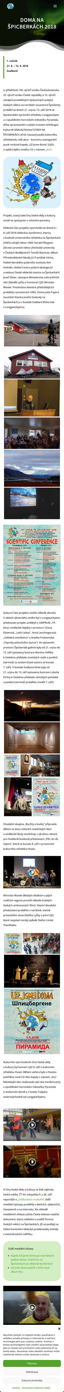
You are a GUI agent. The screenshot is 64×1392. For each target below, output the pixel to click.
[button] (59, 1328)
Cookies (16, 1387)
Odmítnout (32, 1371)
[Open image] (32, 330)
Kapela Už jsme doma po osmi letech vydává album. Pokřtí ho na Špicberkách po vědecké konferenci (32, 1259)
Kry (49, 149)
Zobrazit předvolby (32, 1380)
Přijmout (32, 1363)
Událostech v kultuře (30, 1199)
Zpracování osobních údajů (36, 1387)
